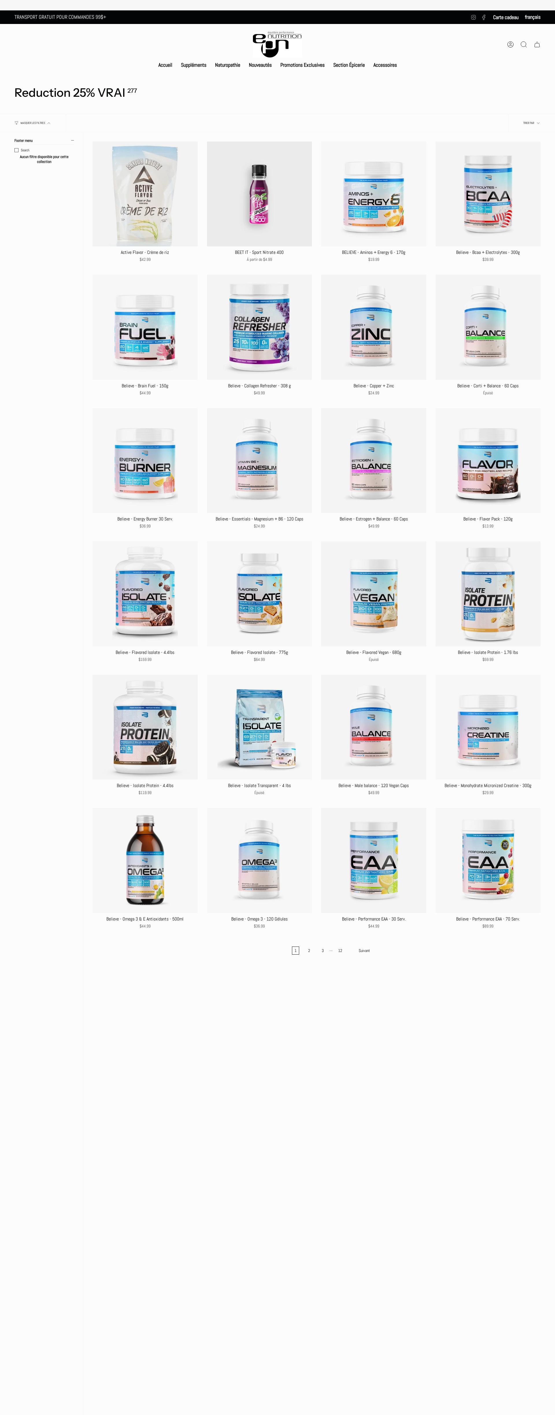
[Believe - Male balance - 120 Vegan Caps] (373, 727)
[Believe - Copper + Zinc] (373, 327)
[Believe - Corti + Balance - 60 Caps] (488, 327)
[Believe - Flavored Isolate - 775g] (259, 593)
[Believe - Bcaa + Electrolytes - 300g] (488, 194)
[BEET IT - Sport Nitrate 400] (259, 194)
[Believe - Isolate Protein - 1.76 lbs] (488, 593)
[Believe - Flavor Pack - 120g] (488, 460)
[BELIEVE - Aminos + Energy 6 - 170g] (373, 194)
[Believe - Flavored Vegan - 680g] (373, 593)
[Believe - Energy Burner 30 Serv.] (145, 460)
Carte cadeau (506, 17)
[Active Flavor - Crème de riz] (145, 194)
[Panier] (537, 44)
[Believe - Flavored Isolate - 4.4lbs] (145, 593)
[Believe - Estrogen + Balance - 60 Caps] (373, 460)
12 (340, 950)
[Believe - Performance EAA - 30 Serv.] (373, 860)
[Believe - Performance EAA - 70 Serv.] (488, 860)
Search (25, 150)
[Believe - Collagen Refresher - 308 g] (259, 327)
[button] (194, 64)
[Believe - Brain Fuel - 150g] (145, 327)
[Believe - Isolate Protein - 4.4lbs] (145, 727)
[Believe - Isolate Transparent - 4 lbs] (259, 727)
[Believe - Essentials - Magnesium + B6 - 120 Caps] (259, 460)
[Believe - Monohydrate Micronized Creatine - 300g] (488, 727)
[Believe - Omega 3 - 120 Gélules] (259, 860)
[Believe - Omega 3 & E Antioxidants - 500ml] (145, 860)
